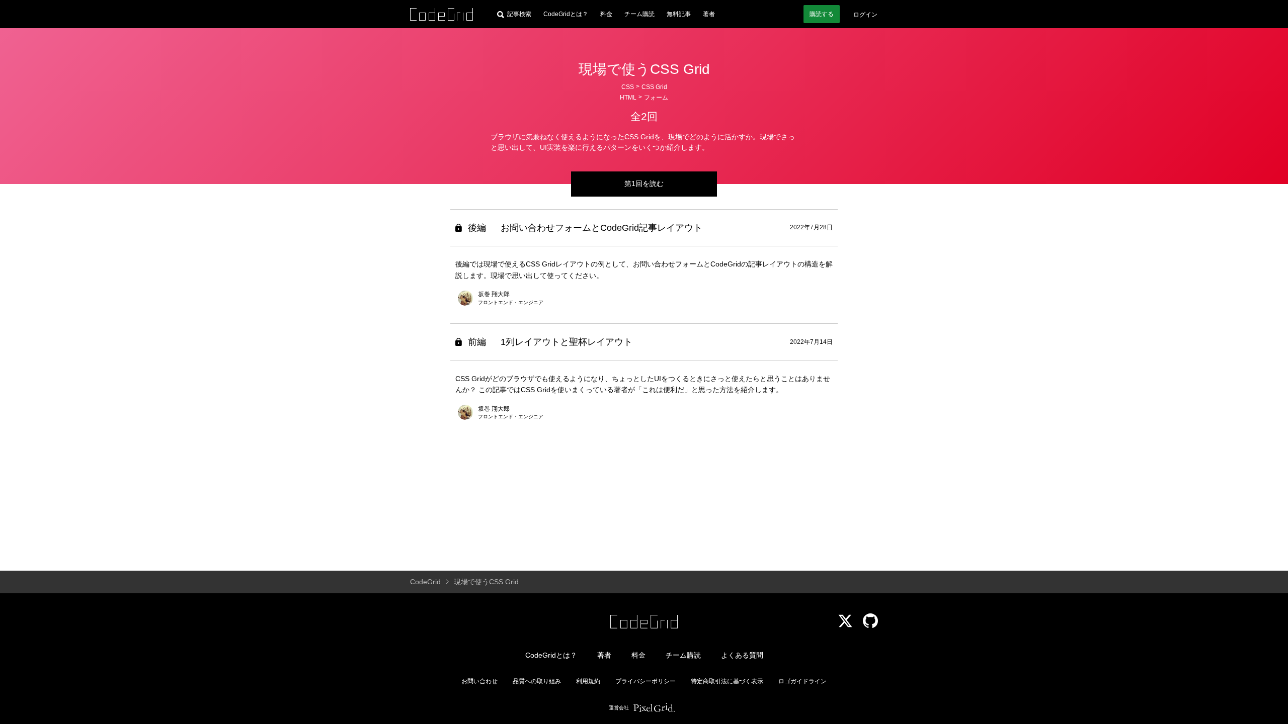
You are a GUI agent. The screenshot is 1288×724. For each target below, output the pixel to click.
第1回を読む (644, 183)
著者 (709, 14)
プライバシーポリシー (645, 681)
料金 (606, 14)
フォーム (656, 97)
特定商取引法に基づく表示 (727, 681)
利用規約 (588, 681)
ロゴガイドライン (802, 681)
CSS (627, 86)
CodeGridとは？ (565, 14)
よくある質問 (742, 655)
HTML (628, 97)
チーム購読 (639, 14)
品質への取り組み (537, 681)
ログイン (865, 14)
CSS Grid (654, 86)
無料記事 (679, 14)
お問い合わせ (479, 681)
